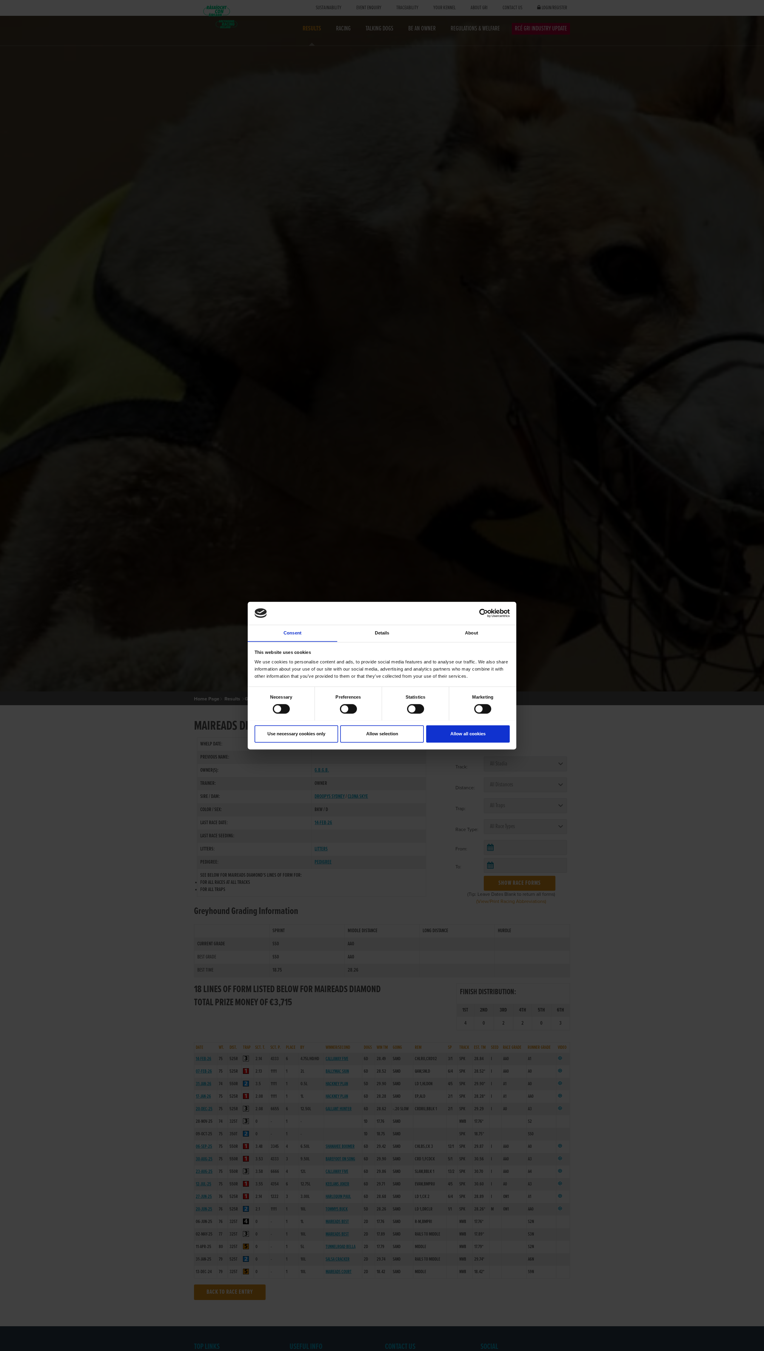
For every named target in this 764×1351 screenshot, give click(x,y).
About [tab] (471, 632)
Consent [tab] (292, 632)
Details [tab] (382, 632)
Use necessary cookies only (296, 733)
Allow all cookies (468, 733)
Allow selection (382, 733)
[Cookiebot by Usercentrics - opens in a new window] (484, 613)
